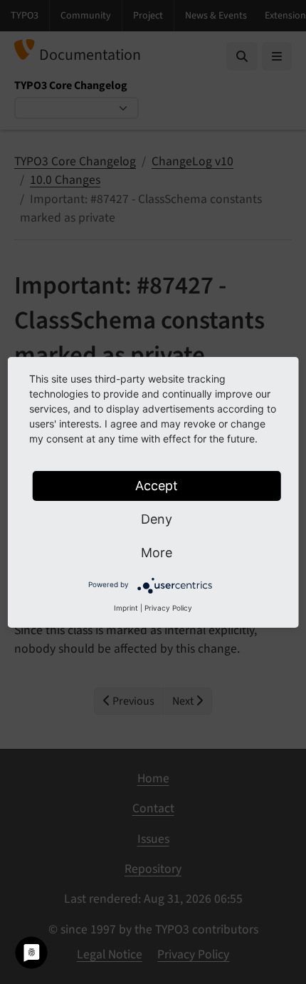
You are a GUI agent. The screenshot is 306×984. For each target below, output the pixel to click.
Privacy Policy (168, 608)
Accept (156, 485)
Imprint (126, 608)
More (156, 552)
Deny (156, 519)
